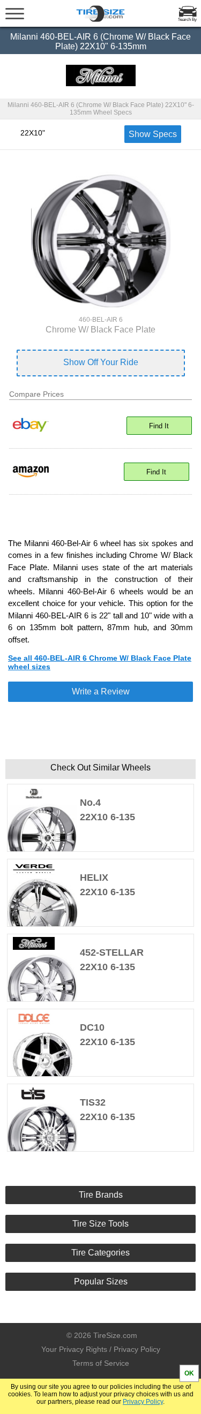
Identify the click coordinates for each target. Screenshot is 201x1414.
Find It (159, 426)
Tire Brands (101, 1194)
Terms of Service (100, 1363)
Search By (187, 19)
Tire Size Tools (100, 1223)
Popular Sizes (101, 1281)
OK (189, 1373)
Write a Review (101, 691)
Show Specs (153, 134)
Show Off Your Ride (100, 362)
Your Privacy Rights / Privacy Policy (100, 1349)
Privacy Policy (143, 1401)
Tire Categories (100, 1252)
